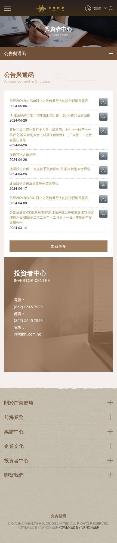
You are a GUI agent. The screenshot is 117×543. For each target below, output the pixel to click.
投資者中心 (16, 460)
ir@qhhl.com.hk (27, 334)
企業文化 (14, 445)
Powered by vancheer (79, 527)
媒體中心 (14, 431)
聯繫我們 (14, 474)
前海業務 (14, 416)
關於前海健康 (18, 402)
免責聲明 (58, 516)
